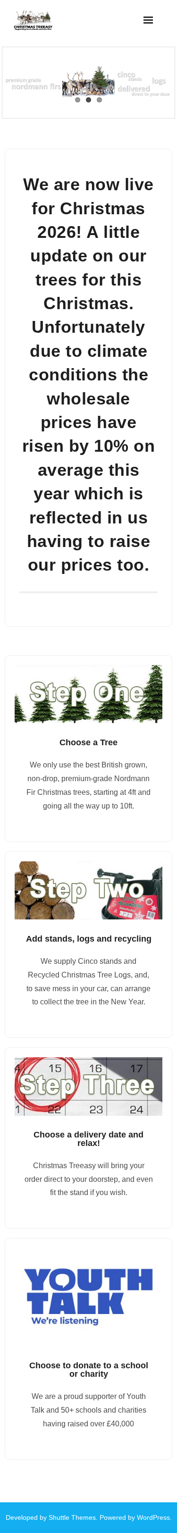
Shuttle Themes (72, 1517)
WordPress (153, 1517)
